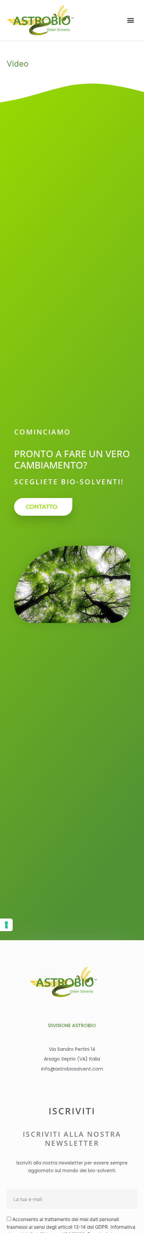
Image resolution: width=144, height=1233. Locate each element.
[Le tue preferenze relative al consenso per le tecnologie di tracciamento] (6, 924)
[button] (130, 20)
